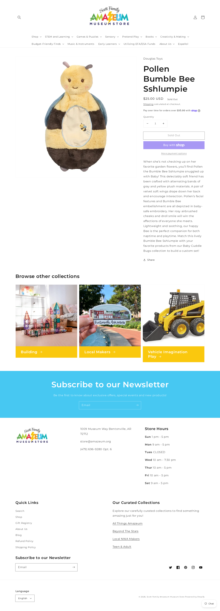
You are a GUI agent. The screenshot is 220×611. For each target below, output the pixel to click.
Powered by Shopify (195, 597)
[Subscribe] (137, 405)
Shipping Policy (25, 547)
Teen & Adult (122, 546)
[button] (19, 17)
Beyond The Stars (126, 531)
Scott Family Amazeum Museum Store (166, 597)
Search (19, 510)
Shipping (148, 104)
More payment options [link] (174, 153)
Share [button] (151, 259)
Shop (18, 517)
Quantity (148, 116)
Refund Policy (24, 541)
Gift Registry (23, 523)
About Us (21, 529)
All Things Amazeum (128, 523)
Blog (18, 535)
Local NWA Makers (126, 539)
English (22, 598)
